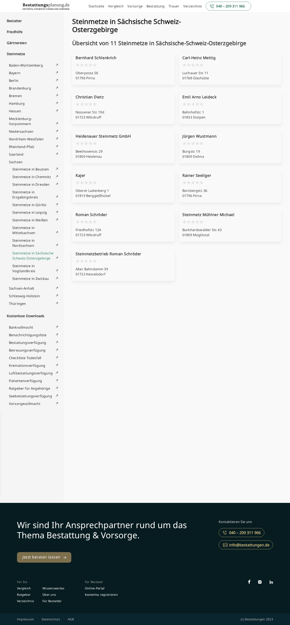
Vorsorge (135, 6)
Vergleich (115, 6)
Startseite (96, 6)
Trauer (174, 6)
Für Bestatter (52, 601)
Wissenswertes (53, 588)
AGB (71, 619)
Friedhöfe (15, 31)
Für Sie (22, 582)
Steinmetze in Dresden (30, 184)
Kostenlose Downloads (25, 316)
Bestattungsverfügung (27, 342)
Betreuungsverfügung (27, 350)
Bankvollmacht (21, 327)
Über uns (49, 595)
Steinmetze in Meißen (30, 220)
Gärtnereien (17, 42)
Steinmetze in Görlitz (29, 204)
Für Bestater (94, 582)
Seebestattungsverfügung (30, 396)
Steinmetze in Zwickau (30, 278)
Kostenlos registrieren (101, 595)
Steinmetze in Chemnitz (31, 176)
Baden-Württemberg (26, 65)
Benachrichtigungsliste (28, 335)
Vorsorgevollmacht (24, 403)
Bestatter (14, 20)
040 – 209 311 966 (230, 6)
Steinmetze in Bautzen (30, 169)
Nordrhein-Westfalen (26, 139)
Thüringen (17, 303)
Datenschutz (51, 619)
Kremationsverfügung (27, 365)
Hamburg (17, 103)
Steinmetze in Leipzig (29, 212)
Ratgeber (24, 595)
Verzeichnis (192, 6)
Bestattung (155, 6)
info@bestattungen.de (249, 544)
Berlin (13, 80)
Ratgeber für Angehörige (29, 388)
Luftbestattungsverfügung (31, 373)
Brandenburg (20, 88)
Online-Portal (95, 588)
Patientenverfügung (25, 380)
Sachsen (16, 162)
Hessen (15, 111)
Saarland (16, 154)
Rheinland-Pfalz (21, 146)
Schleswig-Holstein (24, 296)
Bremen (15, 95)
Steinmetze (16, 54)
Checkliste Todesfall (25, 358)
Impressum (25, 619)
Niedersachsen (21, 131)
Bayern (14, 73)
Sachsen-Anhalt (21, 288)
